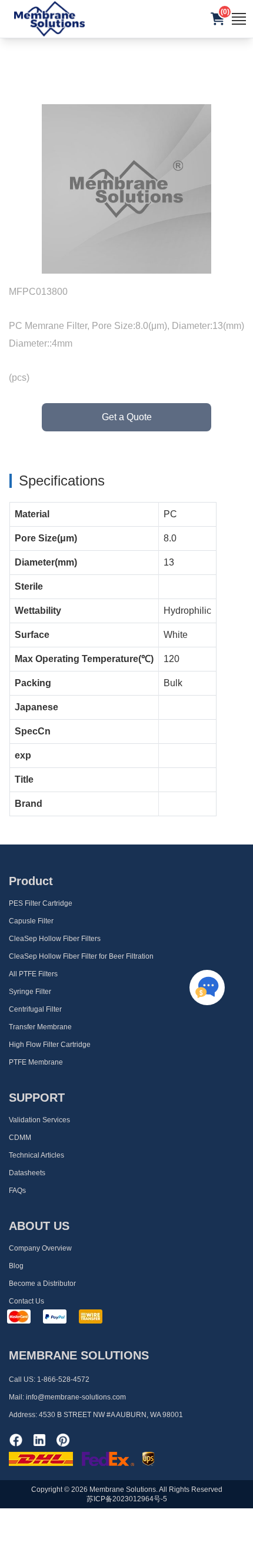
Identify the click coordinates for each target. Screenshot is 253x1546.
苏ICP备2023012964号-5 (126, 1499)
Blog (16, 1266)
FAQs (17, 1190)
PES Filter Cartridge (40, 903)
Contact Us (26, 1301)
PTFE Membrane (36, 1062)
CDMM (20, 1137)
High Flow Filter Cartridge (50, 1044)
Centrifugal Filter (35, 1009)
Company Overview (40, 1248)
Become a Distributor (42, 1283)
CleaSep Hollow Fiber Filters (55, 939)
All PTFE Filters (33, 974)
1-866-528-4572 (63, 1379)
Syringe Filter (30, 992)
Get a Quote (127, 417)
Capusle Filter (31, 921)
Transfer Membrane (40, 1027)
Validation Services (39, 1120)
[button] (218, 19)
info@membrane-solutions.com (76, 1397)
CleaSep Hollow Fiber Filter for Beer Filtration (81, 956)
